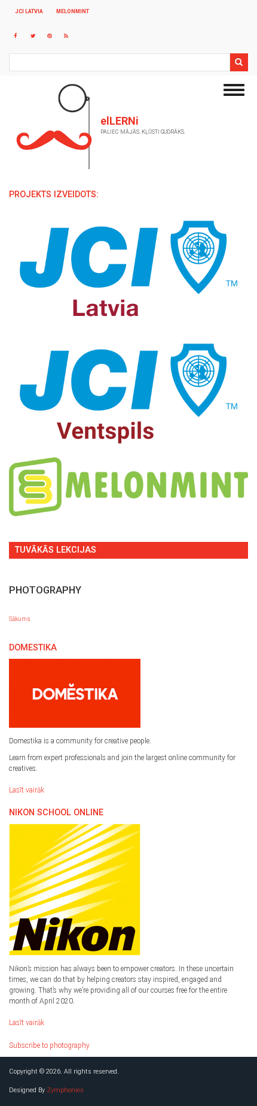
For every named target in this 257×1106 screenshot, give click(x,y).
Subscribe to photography (49, 1045)
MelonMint (72, 11)
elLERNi (119, 121)
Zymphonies (65, 1090)
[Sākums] (54, 126)
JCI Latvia (29, 11)
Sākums (19, 619)
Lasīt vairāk (26, 790)
